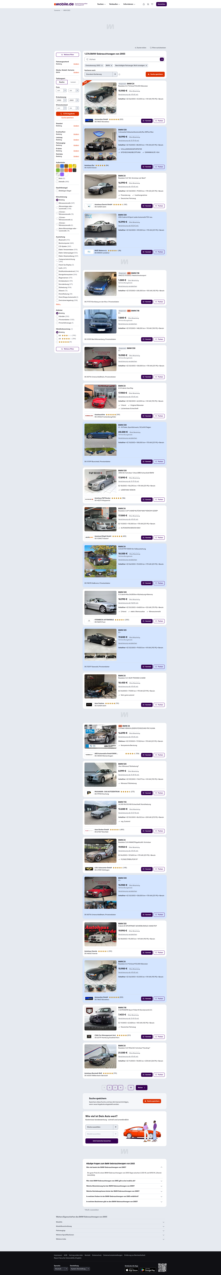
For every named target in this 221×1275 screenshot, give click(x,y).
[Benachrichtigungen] (143, 4)
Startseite (57, 10)
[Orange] (66, 170)
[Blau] (62, 166)
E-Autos (59, 149)
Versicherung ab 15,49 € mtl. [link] (128, 775)
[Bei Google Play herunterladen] (148, 1270)
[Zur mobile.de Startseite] (73, 4)
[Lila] (62, 174)
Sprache (57, 1266)
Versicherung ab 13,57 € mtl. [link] (128, 813)
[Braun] (66, 166)
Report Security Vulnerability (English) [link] (67, 1258)
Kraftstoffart (60, 132)
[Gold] (74, 166)
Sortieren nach (89, 70)
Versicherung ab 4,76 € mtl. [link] (128, 95)
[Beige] (58, 166)
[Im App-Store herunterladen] (132, 1270)
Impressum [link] (58, 1255)
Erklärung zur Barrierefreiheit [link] (134, 1255)
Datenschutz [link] (97, 1255)
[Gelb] (70, 166)
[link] (148, 4)
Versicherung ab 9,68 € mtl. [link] (128, 603)
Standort (59, 123)
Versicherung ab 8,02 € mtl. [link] (128, 226)
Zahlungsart (60, 78)
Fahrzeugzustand (62, 62)
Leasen (73, 82)
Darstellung (74, 1266)
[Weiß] (66, 174)
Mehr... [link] (58, 304)
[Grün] (58, 170)
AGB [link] (65, 1255)
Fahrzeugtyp (60, 143)
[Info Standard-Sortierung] (119, 74)
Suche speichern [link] (67, 118)
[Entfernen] (102, 65)
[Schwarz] (74, 170)
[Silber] (58, 174)
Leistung (59, 137)
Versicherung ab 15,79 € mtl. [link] (128, 141)
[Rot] (70, 170)
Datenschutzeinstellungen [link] (112, 1255)
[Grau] (62, 170)
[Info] (72, 329)
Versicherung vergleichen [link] (127, 286)
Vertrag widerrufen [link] (76, 1255)
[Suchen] (162, 59)
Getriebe (59, 154)
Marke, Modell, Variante (65, 70)
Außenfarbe (60, 162)
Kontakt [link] (87, 1255)
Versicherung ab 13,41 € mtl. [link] (128, 1018)
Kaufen (61, 82)
